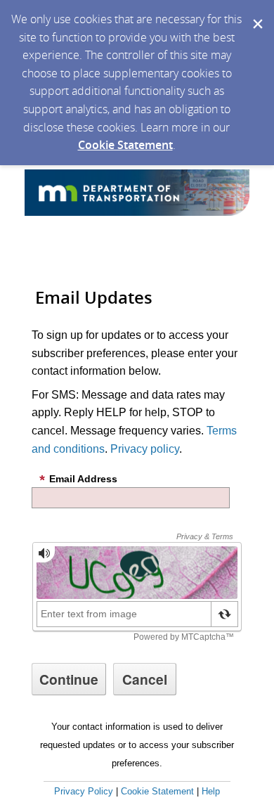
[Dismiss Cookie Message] (256, 13)
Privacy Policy (83, 791)
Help (211, 791)
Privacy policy (144, 449)
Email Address (83, 478)
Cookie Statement (125, 145)
